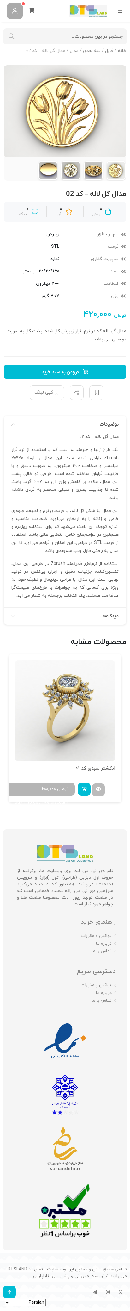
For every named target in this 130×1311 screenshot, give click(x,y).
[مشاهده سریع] (98, 789)
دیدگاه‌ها (110, 616)
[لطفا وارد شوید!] (15, 11)
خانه (122, 51)
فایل (109, 51)
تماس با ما (102, 951)
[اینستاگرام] (108, 1292)
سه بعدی (92, 51)
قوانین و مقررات (96, 936)
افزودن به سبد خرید (61, 372)
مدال (74, 51)
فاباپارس (41, 1276)
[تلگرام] (95, 1292)
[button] (84, 789)
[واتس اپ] (120, 1292)
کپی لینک (43, 393)
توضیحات (109, 424)
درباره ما (104, 943)
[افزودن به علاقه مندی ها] (96, 392)
